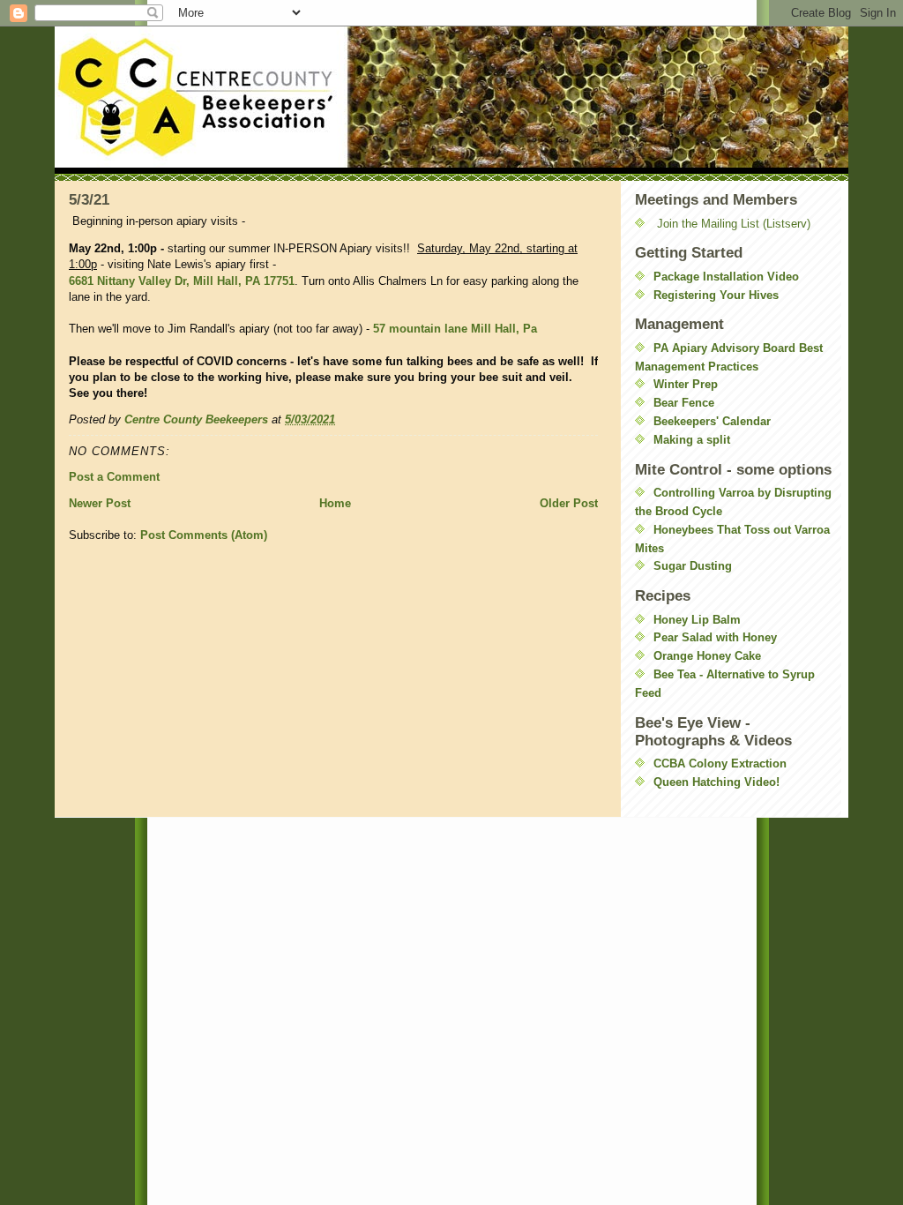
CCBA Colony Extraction (720, 763)
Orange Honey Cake (707, 655)
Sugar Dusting (692, 566)
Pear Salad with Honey (715, 637)
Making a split (691, 439)
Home (335, 503)
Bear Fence (683, 402)
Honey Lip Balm (697, 619)
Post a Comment (114, 476)
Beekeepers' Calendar (712, 421)
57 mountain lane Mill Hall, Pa (455, 328)
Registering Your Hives (716, 295)
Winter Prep (685, 384)
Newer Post (100, 503)
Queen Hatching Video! (716, 782)
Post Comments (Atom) (203, 535)
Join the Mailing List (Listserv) (733, 223)
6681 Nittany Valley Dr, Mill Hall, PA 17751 (182, 281)
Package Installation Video (726, 276)
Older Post (569, 503)
